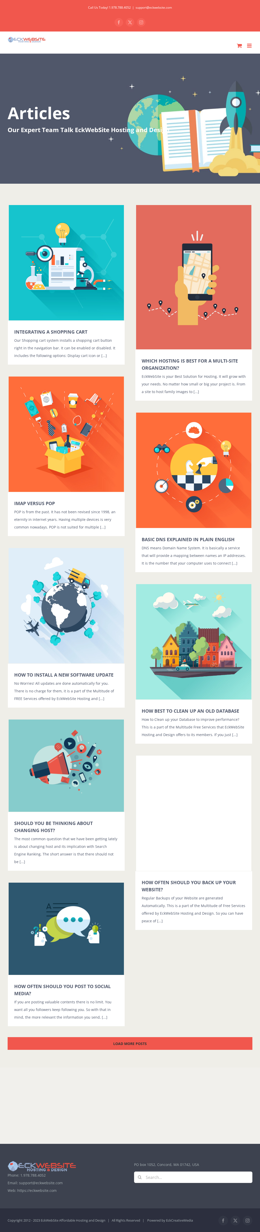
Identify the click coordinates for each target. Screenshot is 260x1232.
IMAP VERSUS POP (34, 503)
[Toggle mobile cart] (239, 45)
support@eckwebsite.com (154, 7)
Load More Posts (130, 1043)
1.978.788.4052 (33, 1175)
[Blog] (130, 119)
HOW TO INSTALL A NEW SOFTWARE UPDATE (63, 675)
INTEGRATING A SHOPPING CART (50, 332)
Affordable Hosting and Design (82, 1220)
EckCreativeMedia (179, 1220)
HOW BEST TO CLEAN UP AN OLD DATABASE (190, 711)
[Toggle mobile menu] (249, 45)
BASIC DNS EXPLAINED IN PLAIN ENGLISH (188, 539)
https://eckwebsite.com (37, 1190)
